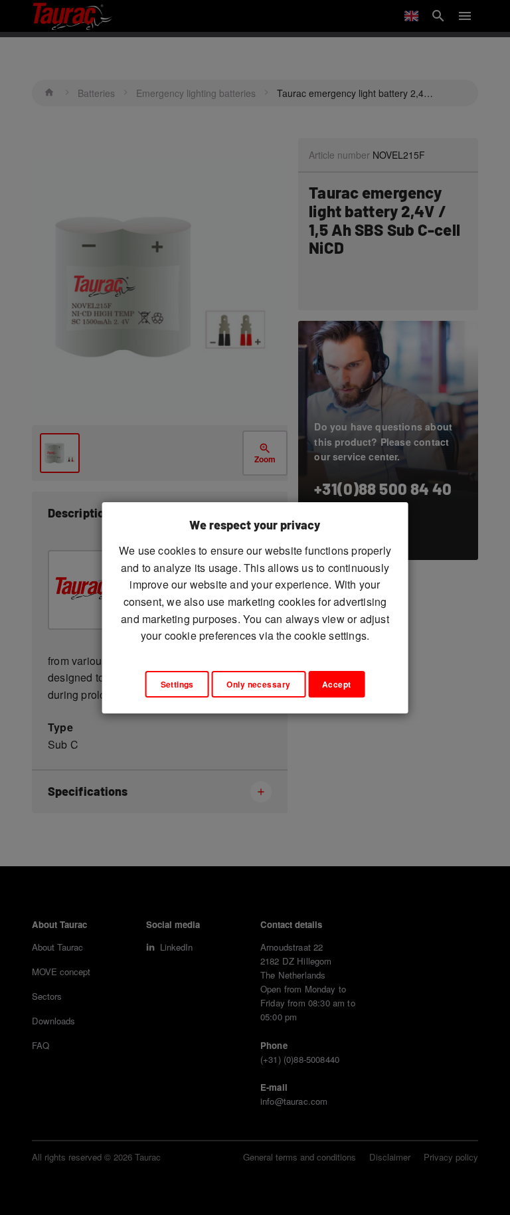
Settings (177, 684)
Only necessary (258, 684)
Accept (336, 684)
